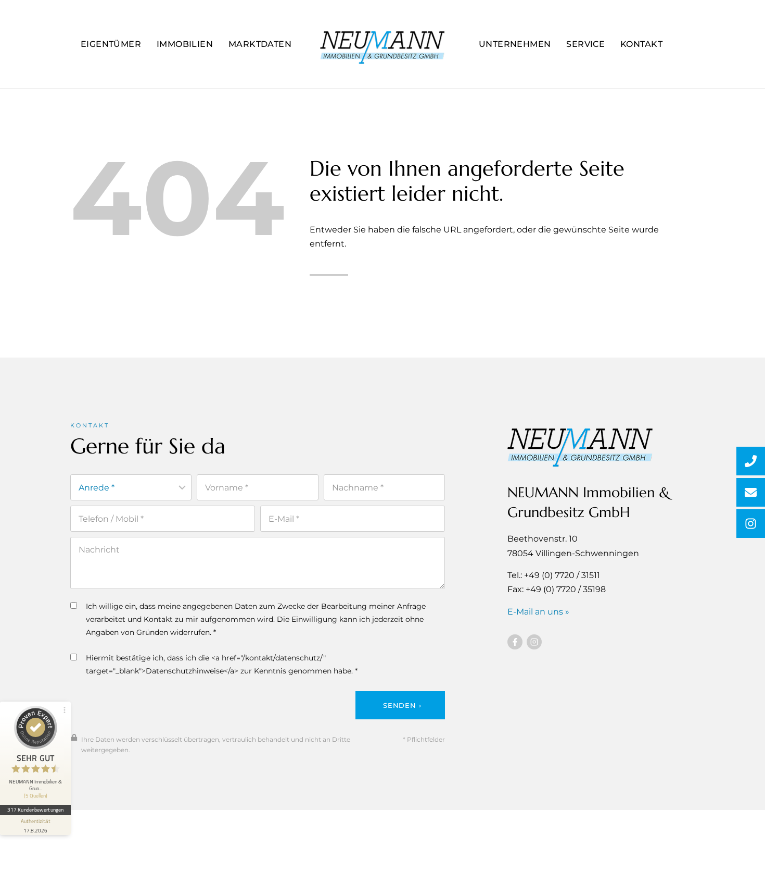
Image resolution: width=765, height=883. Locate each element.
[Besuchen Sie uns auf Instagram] (534, 641)
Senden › (402, 705)
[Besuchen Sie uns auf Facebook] (514, 641)
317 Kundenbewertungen (35, 809)
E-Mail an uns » (538, 612)
